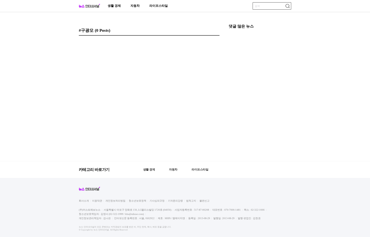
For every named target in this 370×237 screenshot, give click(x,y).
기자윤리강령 (175, 200)
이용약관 (97, 200)
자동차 (135, 5)
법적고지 (191, 200)
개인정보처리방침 (115, 200)
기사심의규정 (157, 200)
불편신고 (204, 200)
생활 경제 (114, 5)
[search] (287, 6)
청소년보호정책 (137, 200)
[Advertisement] (260, 94)
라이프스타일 (158, 5)
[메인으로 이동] (89, 7)
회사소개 (84, 200)
